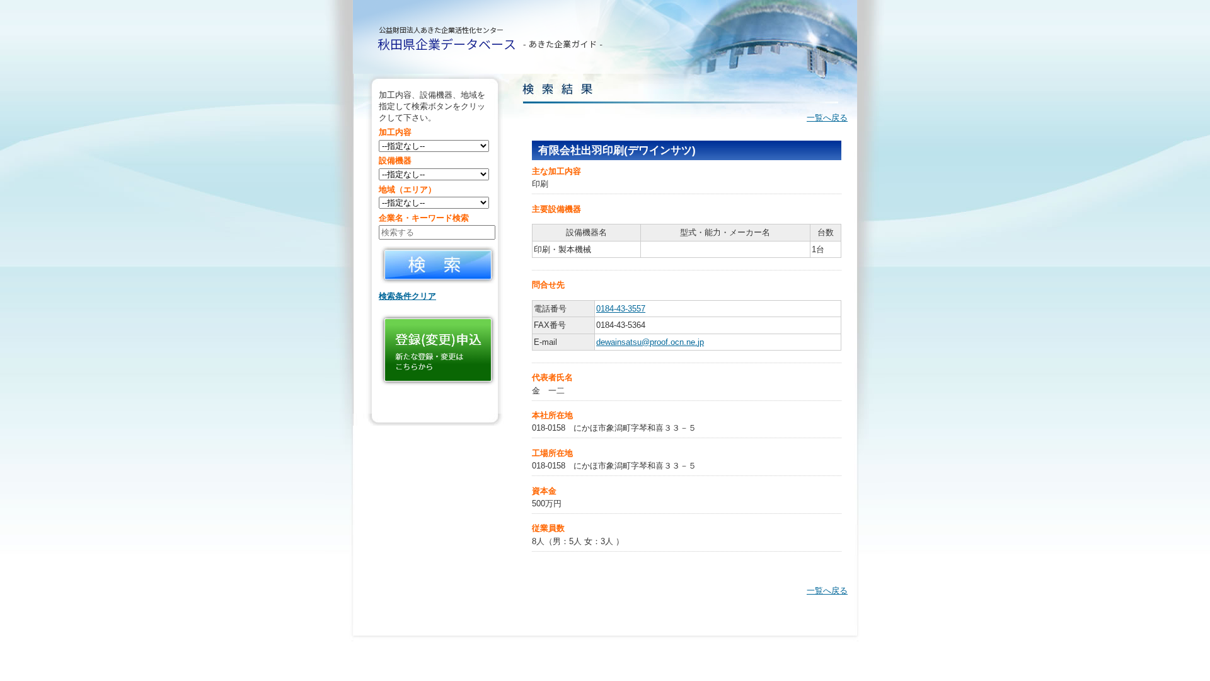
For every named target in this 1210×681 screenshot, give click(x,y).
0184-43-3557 (620, 308)
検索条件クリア (407, 296)
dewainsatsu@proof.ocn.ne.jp (650, 342)
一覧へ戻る (827, 117)
